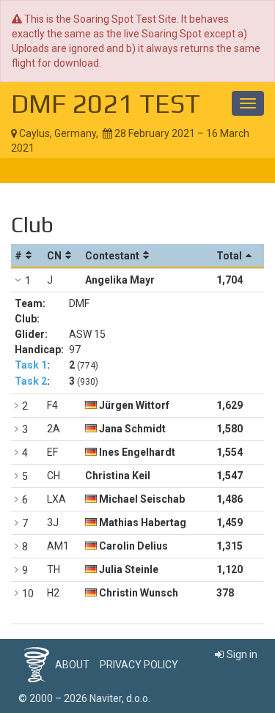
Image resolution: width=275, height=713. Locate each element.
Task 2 (31, 381)
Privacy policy (139, 664)
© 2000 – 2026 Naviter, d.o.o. (84, 698)
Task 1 (31, 365)
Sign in (242, 654)
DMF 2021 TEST (105, 103)
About (72, 664)
